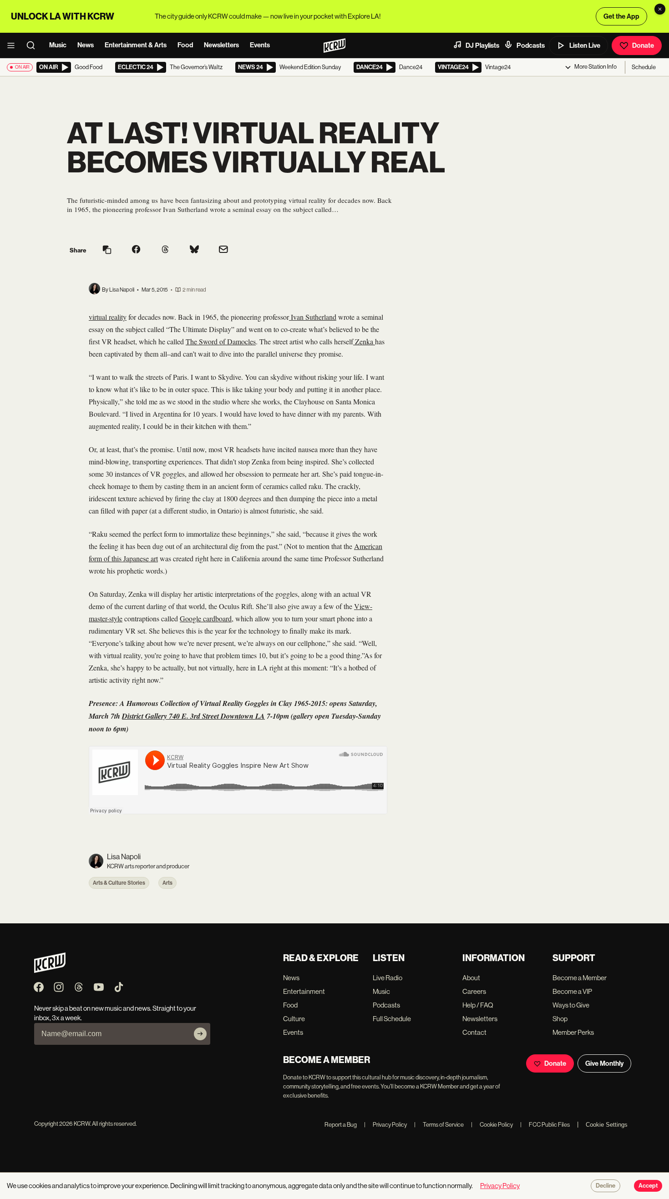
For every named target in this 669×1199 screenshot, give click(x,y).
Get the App (621, 16)
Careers (474, 991)
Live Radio (387, 978)
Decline (605, 1185)
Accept (648, 1185)
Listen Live (584, 45)
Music (57, 45)
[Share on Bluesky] (194, 250)
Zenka (364, 341)
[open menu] (14, 45)
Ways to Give (570, 1005)
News (85, 45)
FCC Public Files (545, 1124)
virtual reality (108, 317)
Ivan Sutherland (312, 317)
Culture (294, 1019)
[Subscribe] (200, 1034)
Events (260, 45)
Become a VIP (572, 991)
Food (185, 45)
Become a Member (579, 978)
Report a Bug (340, 1124)
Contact (474, 1032)
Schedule (644, 67)
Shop (560, 1019)
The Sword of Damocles (221, 341)
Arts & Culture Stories (119, 883)
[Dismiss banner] (659, 9)
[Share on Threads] (165, 250)
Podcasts (531, 45)
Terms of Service (439, 1124)
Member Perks (573, 1032)
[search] (34, 45)
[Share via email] (223, 250)
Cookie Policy (492, 1124)
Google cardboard (206, 618)
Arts (167, 883)
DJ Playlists (482, 45)
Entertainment (304, 991)
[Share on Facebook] (136, 250)
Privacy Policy (385, 1124)
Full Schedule (392, 1019)
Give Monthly (604, 1063)
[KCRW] (50, 970)
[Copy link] (107, 250)
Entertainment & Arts (136, 45)
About (471, 978)
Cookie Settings (607, 1124)
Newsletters (221, 45)
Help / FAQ (477, 1005)
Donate (643, 45)
